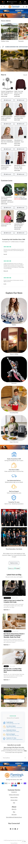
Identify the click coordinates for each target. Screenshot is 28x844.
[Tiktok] (17, 829)
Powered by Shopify (20, 840)
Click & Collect (14, 800)
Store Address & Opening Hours (14, 817)
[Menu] (1, 6)
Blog (14, 812)
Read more (6, 609)
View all (25, 75)
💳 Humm (20, 2)
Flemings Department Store (12, 840)
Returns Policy (14, 797)
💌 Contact (25, 2)
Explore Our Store (14, 701)
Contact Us (14, 792)
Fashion (14, 324)
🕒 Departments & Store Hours (12, 2)
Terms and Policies (14, 843)
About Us (14, 809)
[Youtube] (15, 829)
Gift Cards (14, 814)
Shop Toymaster (8, 67)
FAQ (14, 802)
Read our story (14, 563)
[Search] (4, 6)
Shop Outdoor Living (14, 697)
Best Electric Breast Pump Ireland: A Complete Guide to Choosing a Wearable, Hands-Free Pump (14, 635)
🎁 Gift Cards (3, 2)
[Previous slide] (2, 60)
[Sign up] (25, 758)
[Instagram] (13, 829)
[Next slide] (25, 32)
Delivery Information (14, 794)
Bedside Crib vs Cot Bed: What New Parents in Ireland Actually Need (13, 670)
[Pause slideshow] (9, 70)
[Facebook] (10, 829)
